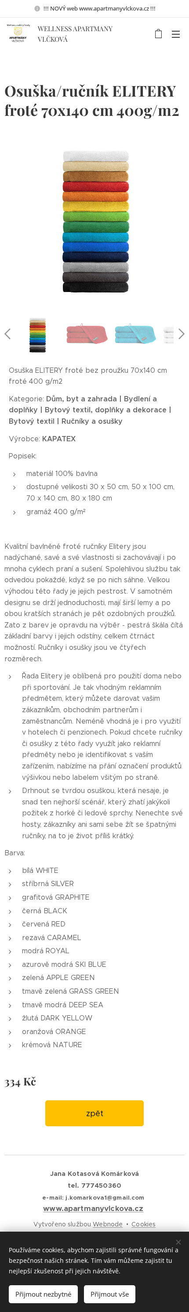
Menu (176, 34)
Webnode (108, 1224)
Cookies (143, 1224)
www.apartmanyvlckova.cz (93, 1208)
